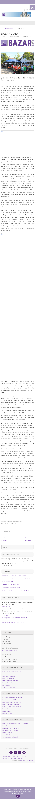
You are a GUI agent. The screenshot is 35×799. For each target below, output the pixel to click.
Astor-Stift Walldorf (8, 735)
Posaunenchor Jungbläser (29, 539)
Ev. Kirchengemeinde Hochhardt (12, 697)
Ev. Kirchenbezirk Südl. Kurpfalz (12, 700)
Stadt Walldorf (6, 726)
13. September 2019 (13, 36)
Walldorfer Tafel (7, 732)
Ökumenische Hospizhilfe (10, 730)
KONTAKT (9, 5)
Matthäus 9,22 (5, 615)
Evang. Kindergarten (8, 678)
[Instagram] (27, 9)
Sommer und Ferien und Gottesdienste (14, 575)
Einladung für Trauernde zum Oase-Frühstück (16, 591)
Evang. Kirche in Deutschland (11, 709)
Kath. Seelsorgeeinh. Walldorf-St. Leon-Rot (15, 723)
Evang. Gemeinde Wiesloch (10, 704)
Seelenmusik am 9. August (10, 584)
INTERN (22, 2)
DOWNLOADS (4, 2)
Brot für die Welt (7, 713)
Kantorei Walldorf (7, 674)
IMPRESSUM (28, 2)
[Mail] (24, 752)
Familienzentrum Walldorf (10, 680)
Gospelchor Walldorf (8, 676)
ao (4, 36)
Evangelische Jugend (8, 683)
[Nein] (33, 793)
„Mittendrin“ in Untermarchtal (11, 587)
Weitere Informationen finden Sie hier (12, 622)
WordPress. (30, 760)
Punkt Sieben (6, 685)
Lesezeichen (6, 531)
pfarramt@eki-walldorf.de (9, 650)
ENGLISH (3, 5)
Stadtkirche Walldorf (8, 687)
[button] (32, 7)
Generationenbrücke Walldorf (11, 737)
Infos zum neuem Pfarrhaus (7, 539)
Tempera (22, 760)
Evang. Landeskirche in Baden (11, 706)
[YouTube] (19, 752)
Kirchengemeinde (9, 28)
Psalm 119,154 (5, 606)
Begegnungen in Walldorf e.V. (11, 728)
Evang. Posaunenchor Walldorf (11, 671)
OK (18, 796)
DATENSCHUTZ (14, 2)
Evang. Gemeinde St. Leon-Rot (11, 702)
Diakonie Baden (7, 711)
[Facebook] (24, 9)
